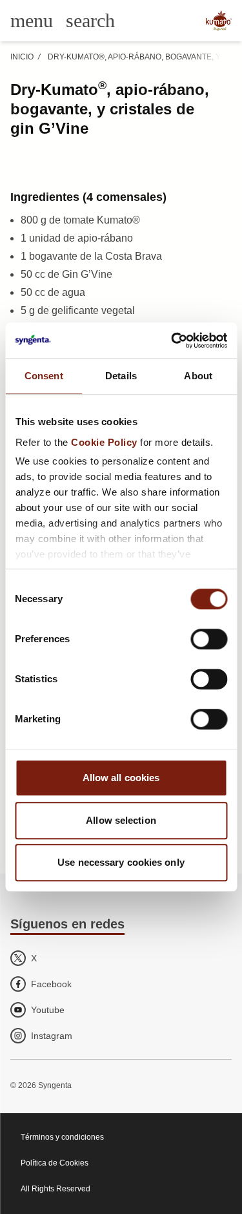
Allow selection (121, 820)
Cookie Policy (104, 442)
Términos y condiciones (62, 1137)
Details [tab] (121, 375)
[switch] (208, 639)
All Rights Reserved (55, 1188)
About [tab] (198, 375)
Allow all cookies (121, 777)
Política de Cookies (54, 1162)
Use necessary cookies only (121, 862)
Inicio (22, 56)
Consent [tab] (44, 375)
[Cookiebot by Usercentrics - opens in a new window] (172, 340)
